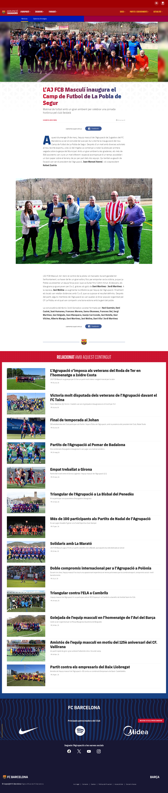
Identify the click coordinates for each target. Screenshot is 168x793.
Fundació (52, 12)
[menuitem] (163, 3)
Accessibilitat (119, 784)
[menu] (163, 3)
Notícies (24, 19)
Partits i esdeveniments (138, 12)
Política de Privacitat (105, 784)
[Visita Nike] (28, 731)
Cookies (93, 784)
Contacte (85, 784)
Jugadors (39, 12)
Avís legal (76, 784)
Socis (122, 12)
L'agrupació (24, 12)
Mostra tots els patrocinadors (151, 721)
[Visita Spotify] (80, 731)
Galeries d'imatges (40, 19)
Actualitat (157, 12)
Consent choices (131, 784)
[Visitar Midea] (135, 731)
